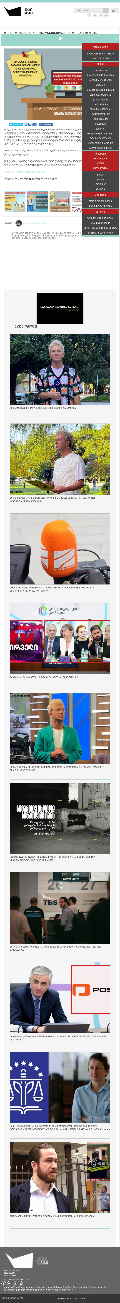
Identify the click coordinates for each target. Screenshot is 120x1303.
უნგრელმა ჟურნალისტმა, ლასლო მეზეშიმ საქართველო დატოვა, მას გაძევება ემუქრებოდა (55, 948)
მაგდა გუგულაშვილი (34, 223)
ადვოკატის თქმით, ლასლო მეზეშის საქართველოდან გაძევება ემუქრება (52, 1216)
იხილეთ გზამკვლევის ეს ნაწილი (24, 171)
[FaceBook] (16, 124)
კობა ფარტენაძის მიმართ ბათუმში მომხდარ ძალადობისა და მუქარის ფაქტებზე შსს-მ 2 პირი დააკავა (57, 768)
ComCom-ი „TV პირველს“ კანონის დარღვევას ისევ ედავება (44, 677)
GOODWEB (79, 1298)
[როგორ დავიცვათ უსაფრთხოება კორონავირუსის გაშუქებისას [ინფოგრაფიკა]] (60, 84)
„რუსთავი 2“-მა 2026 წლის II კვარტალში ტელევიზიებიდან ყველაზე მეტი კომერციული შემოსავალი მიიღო (52, 589)
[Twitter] (31, 124)
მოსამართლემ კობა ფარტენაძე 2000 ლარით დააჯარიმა (43, 408)
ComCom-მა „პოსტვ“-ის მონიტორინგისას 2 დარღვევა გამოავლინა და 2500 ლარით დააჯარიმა (58, 1038)
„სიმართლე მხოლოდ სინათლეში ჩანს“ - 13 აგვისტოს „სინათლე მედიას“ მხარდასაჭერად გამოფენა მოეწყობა (52, 858)
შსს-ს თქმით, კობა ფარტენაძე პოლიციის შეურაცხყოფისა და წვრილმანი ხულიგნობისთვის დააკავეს (52, 499)
